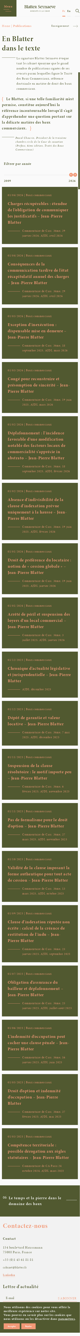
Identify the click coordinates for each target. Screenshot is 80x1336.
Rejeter (28, 1326)
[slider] (71, 175)
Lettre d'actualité (21, 1286)
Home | (7, 26)
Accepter (12, 1326)
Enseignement (60, 26)
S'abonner (67, 1298)
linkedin (9, 1275)
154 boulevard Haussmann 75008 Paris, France (23, 1249)
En (69, 11)
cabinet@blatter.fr (15, 1267)
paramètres (66, 1319)
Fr (63, 11)
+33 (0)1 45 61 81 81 (18, 1259)
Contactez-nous (25, 1225)
